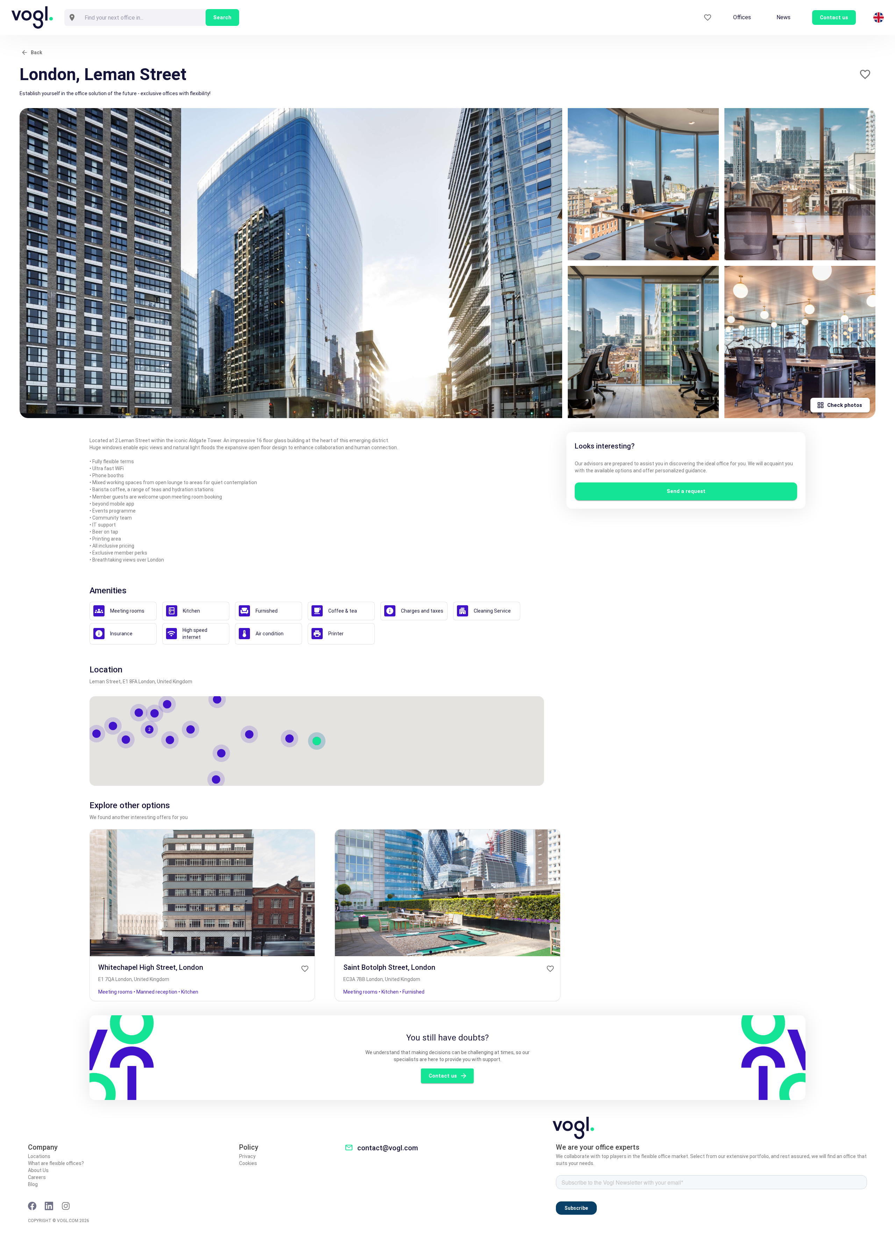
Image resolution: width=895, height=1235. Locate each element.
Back (36, 52)
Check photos (844, 405)
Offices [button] (742, 17)
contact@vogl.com (387, 1148)
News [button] (783, 17)
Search (222, 17)
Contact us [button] (834, 17)
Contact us (443, 1076)
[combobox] (142, 17)
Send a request (686, 491)
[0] (707, 17)
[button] (865, 74)
